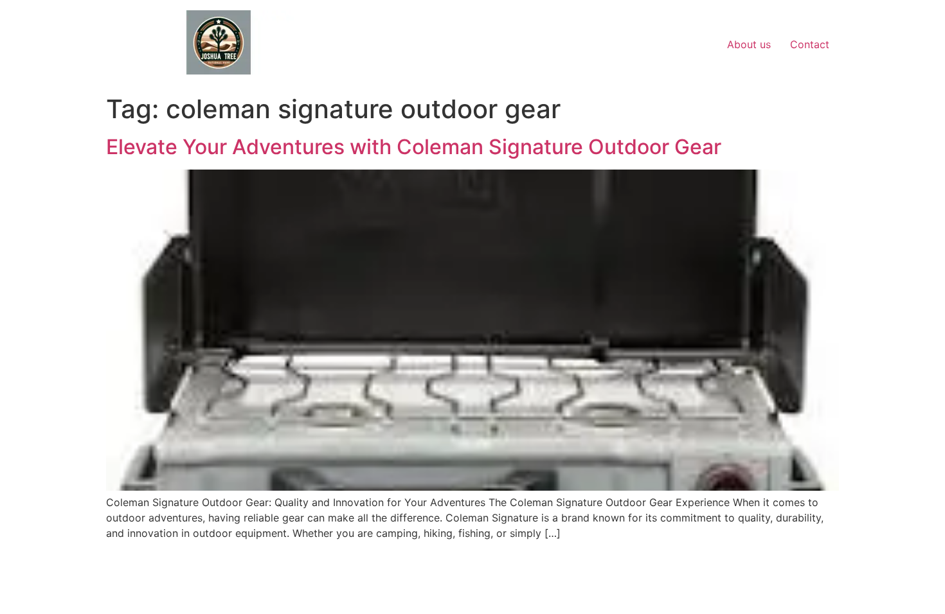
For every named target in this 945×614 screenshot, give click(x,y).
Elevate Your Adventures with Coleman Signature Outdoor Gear (413, 146)
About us (749, 44)
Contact (809, 44)
